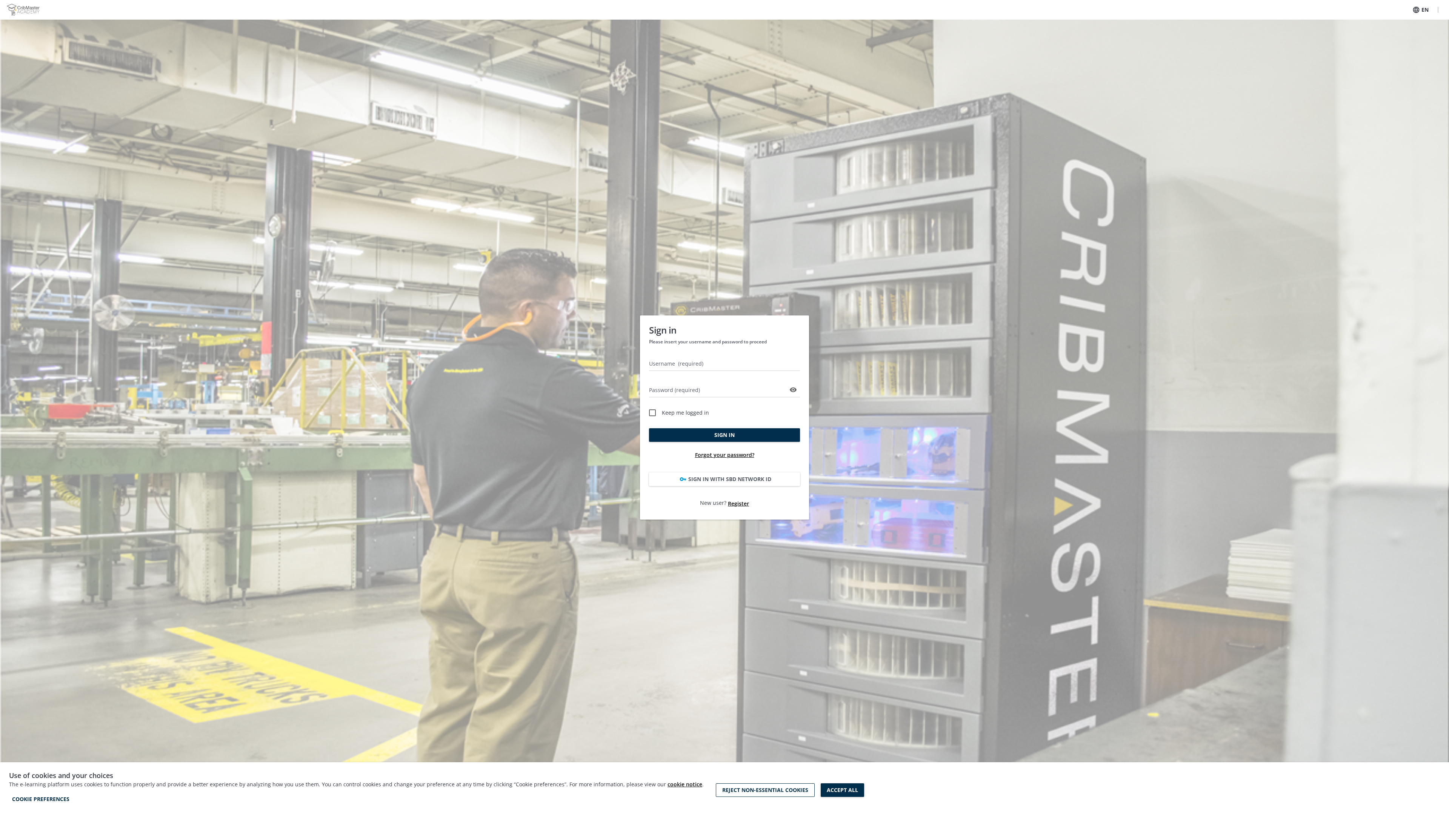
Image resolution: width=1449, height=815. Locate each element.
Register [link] (738, 503)
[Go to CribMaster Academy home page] (23, 10)
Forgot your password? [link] (724, 454)
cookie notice (685, 784)
